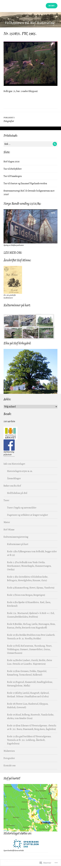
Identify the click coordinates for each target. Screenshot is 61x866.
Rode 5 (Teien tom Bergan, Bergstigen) (26, 595)
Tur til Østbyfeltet (13, 169)
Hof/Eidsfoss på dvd (17, 493)
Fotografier (9, 758)
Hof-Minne (9, 529)
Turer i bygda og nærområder (21, 507)
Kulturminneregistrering (16, 537)
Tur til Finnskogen (13, 176)
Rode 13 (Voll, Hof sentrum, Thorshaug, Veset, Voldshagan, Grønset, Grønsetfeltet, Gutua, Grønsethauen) (29, 649)
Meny (51, 5)
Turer (6, 500)
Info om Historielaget (14, 463)
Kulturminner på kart (17, 544)
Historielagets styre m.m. (20, 471)
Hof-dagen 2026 (12, 161)
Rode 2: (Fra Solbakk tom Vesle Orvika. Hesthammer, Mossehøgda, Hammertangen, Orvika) (29, 566)
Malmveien (9, 751)
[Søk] (54, 144)
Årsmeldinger (14, 478)
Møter (7, 522)
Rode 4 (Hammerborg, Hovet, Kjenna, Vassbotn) (30, 587)
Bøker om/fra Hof (12, 485)
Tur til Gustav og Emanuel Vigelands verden (25, 183)
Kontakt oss (10, 765)
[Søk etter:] (30, 144)
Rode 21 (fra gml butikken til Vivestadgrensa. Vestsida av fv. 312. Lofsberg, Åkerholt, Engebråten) (29, 740)
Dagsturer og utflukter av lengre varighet (27, 515)
